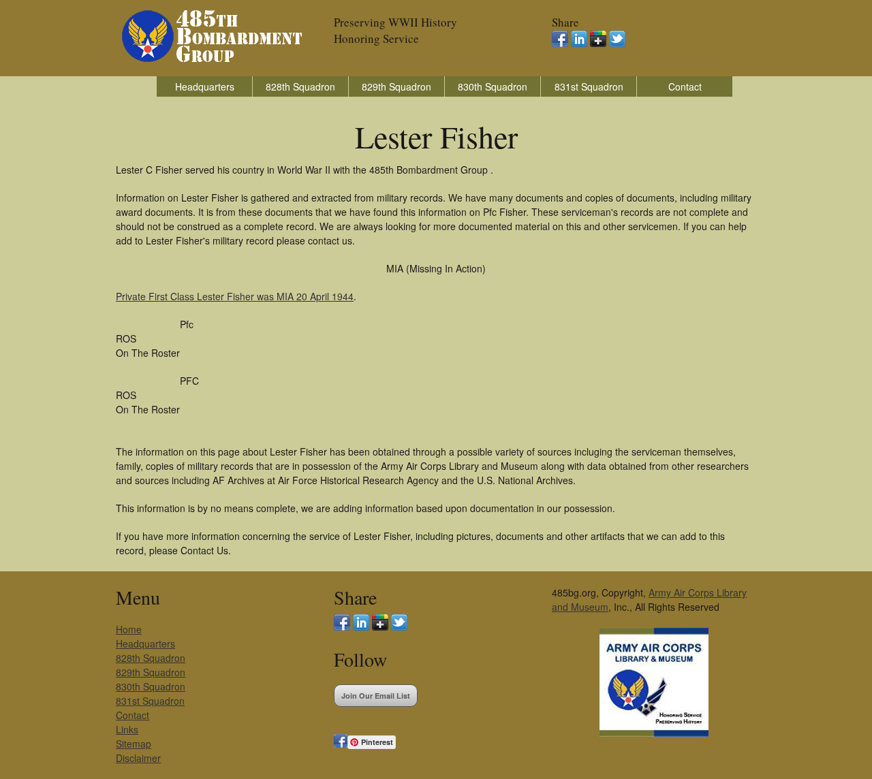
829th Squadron (396, 86)
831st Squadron (589, 86)
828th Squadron (300, 86)
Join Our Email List (375, 695)
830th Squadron (492, 86)
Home (129, 629)
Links (127, 729)
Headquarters (204, 86)
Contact (685, 86)
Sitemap (133, 743)
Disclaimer (138, 758)
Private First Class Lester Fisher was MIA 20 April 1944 (235, 296)
